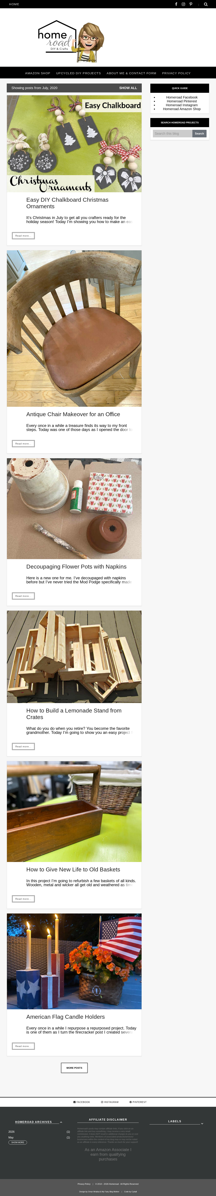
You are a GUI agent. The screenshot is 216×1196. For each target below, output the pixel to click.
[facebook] (176, 4)
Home (14, 4)
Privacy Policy (176, 73)
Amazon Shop (37, 73)
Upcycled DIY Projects (78, 73)
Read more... (23, 235)
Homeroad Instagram (182, 105)
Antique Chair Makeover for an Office (73, 414)
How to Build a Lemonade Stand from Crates (74, 713)
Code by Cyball (130, 1192)
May (11, 1137)
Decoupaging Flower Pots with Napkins (76, 566)
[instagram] (183, 4)
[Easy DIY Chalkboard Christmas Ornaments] (74, 191)
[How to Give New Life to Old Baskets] (74, 861)
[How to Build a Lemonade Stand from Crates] (74, 702)
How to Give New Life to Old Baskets (73, 869)
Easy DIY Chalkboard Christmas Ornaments (67, 202)
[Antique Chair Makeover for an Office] (74, 405)
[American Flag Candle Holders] (74, 1008)
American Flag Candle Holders (65, 1017)
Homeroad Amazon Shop (182, 109)
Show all (128, 88)
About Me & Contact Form (131, 73)
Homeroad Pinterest (182, 101)
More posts (74, 1068)
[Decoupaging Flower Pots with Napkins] (74, 558)
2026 (11, 1131)
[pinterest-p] (191, 4)
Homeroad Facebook (182, 97)
